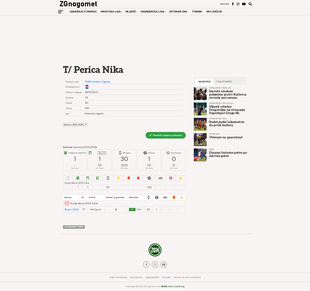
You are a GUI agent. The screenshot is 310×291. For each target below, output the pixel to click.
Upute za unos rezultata (187, 277)
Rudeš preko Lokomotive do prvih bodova (226, 123)
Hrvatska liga (111, 11)
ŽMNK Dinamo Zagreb (97, 81)
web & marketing (173, 286)
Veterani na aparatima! (226, 137)
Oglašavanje (152, 277)
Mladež (130, 11)
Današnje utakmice (83, 11)
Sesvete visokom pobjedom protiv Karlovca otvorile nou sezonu (227, 95)
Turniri (197, 11)
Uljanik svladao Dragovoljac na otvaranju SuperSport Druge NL (227, 110)
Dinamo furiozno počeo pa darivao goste (228, 154)
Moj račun (214, 11)
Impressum (136, 277)
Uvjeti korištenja (118, 277)
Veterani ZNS (178, 11)
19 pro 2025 (71, 209)
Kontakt (166, 277)
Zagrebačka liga (152, 11)
